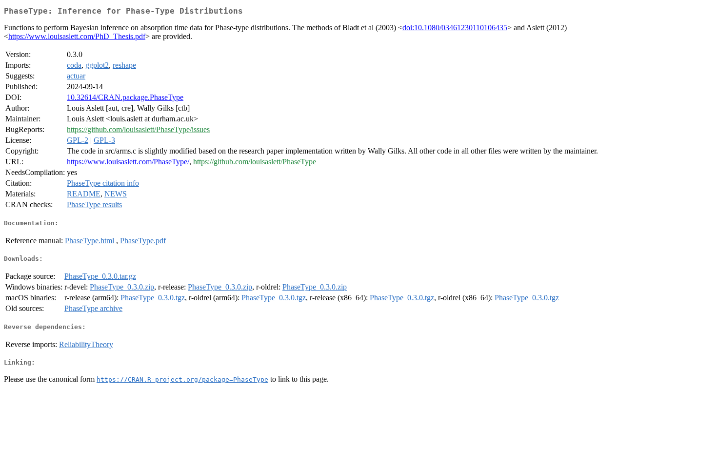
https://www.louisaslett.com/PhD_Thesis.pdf (76, 36)
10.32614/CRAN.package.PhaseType (125, 97)
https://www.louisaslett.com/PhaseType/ (128, 161)
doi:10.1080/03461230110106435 (454, 27)
